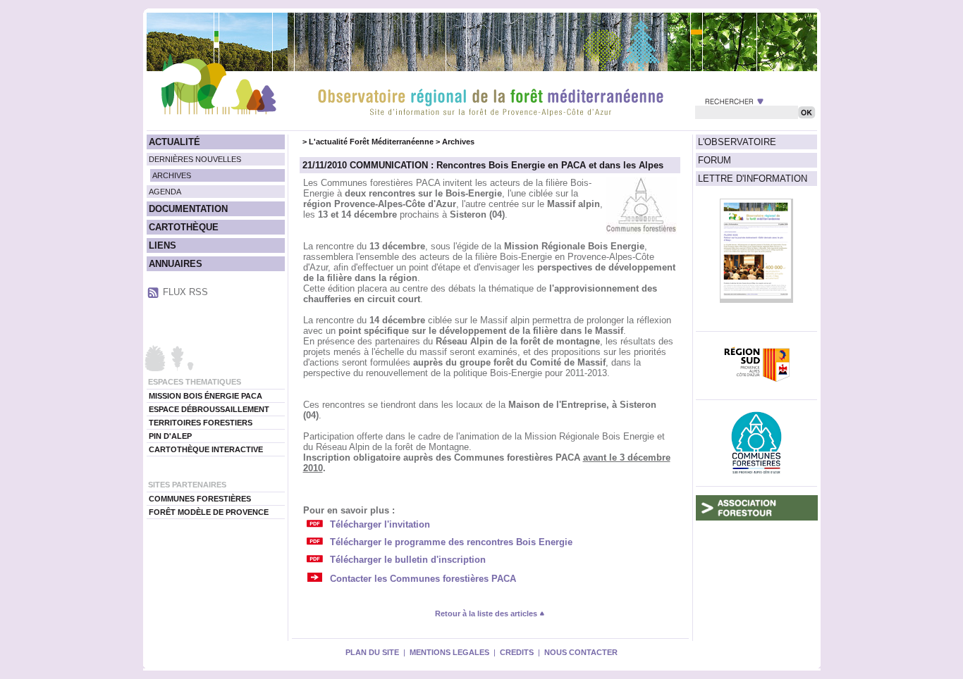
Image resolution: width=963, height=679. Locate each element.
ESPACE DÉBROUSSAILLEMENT (209, 409)
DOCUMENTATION (188, 209)
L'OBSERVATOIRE (737, 142)
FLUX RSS (185, 292)
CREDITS (517, 652)
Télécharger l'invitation (380, 524)
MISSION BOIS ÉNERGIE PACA (205, 396)
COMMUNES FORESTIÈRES (200, 498)
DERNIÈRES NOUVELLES (195, 159)
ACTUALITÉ (174, 142)
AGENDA (165, 191)
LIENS (162, 245)
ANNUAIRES (175, 263)
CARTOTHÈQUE (184, 227)
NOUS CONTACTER (581, 652)
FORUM (714, 160)
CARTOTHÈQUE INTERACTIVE (206, 449)
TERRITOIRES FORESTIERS (200, 422)
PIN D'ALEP (170, 436)
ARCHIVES (171, 175)
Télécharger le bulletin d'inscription (408, 559)
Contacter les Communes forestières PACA (423, 578)
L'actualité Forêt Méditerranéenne (371, 141)
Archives (458, 141)
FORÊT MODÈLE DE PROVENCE (209, 512)
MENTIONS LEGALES (449, 652)
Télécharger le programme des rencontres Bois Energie (451, 542)
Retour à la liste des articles (487, 613)
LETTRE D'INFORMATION (752, 178)
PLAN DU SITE (372, 652)
